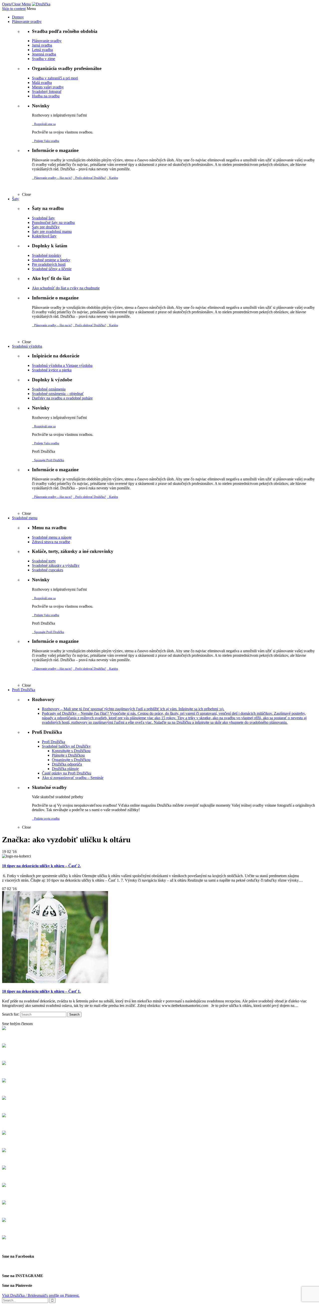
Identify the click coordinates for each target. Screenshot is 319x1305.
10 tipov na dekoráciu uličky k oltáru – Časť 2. (41, 866)
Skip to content (14, 8)
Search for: (10, 1014)
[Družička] (41, 4)
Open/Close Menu (16, 4)
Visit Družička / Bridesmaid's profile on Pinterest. (41, 1295)
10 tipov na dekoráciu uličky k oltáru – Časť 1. (41, 991)
